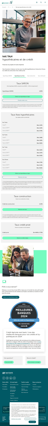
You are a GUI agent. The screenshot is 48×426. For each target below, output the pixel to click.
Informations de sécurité (13, 391)
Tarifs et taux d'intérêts (24, 390)
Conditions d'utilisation (4, 418)
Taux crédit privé (41, 75)
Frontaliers (4, 386)
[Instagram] (7, 378)
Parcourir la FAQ (8, 362)
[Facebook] (3, 378)
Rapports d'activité (14, 398)
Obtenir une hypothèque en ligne (22, 96)
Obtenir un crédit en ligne (22, 238)
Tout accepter (32, 421)
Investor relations (14, 400)
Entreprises (4, 389)
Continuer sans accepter (16, 418)
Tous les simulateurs (25, 384)
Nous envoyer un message (34, 362)
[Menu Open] (45, 2)
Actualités (12, 393)
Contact (34, 384)
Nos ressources (24, 392)
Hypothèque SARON (7, 75)
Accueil (4, 7)
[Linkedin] (10, 378)
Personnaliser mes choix (30, 418)
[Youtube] (14, 378)
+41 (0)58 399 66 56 (9, 411)
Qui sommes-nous (14, 384)
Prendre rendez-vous (22, 100)
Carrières (12, 395)
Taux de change (24, 386)
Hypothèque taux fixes (19, 75)
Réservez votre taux (22, 177)
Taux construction (31, 75)
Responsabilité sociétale (13, 387)
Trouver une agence (37, 386)
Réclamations (36, 389)
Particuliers (4, 384)
